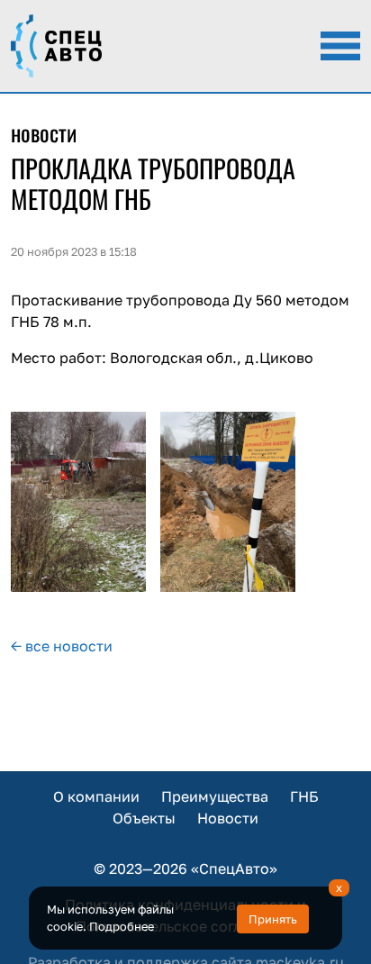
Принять (273, 919)
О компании (96, 796)
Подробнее (121, 926)
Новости (227, 818)
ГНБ (304, 796)
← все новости (62, 646)
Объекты (144, 818)
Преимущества (214, 796)
